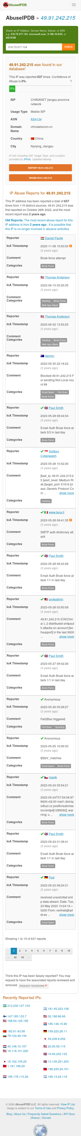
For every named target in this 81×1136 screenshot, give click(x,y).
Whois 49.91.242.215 (40, 178)
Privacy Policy (65, 1108)
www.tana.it (56, 512)
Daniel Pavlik (54, 238)
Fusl (51, 877)
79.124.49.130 (17, 1035)
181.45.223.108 (58, 1008)
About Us (19, 1114)
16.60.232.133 (57, 1054)
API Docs (69, 1114)
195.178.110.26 (17, 1076)
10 (68, 950)
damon (49, 356)
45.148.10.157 (17, 1046)
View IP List (68, 1104)
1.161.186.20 (16, 1066)
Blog (9, 1114)
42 (15, 957)
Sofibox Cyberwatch (49, 453)
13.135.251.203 (58, 1061)
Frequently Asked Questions (44, 1114)
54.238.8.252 (56, 1038)
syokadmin (56, 599)
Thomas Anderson (57, 277)
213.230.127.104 (18, 1005)
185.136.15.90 (57, 1024)
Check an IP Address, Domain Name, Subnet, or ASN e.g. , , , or (36, 34)
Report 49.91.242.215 (40, 168)
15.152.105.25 (17, 1061)
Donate (46, 1118)
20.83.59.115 (56, 1046)
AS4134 (36, 119)
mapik (53, 777)
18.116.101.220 (17, 1051)
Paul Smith (56, 408)
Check (68, 46)
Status (35, 1118)
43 (22, 957)
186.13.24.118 (57, 1076)
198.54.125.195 (17, 1021)
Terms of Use (43, 1108)
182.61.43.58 (16, 1031)
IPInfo (27, 159)
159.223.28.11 (57, 1031)
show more (66, 493)
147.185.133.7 (17, 1016)
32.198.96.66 (56, 1016)
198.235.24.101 (58, 1069)
